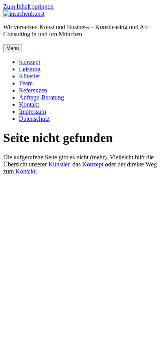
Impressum (32, 111)
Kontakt (29, 104)
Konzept (29, 62)
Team (26, 83)
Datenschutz (34, 118)
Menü (12, 48)
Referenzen (33, 90)
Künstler (29, 76)
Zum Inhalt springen (28, 6)
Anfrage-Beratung (41, 97)
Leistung (29, 69)
